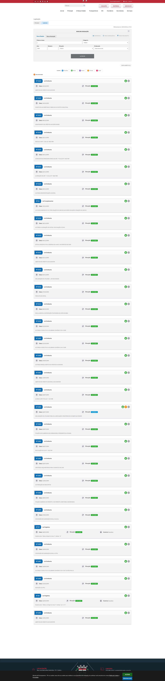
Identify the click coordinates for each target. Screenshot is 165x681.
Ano (38, 46)
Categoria (85, 40)
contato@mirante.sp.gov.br (123, 670)
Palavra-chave (40, 40)
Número (50, 46)
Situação (61, 46)
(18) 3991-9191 (110, 670)
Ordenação (97, 46)
